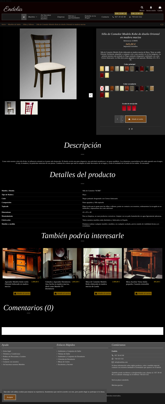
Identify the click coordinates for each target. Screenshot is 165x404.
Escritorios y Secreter (65, 364)
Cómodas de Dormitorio (66, 359)
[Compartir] (129, 129)
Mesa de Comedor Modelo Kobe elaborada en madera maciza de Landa (96, 284)
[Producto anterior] (161, 24)
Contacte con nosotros (11, 362)
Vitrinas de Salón (64, 354)
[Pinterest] (132, 129)
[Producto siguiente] (162, 24)
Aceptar (10, 397)
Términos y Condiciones (11, 354)
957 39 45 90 (119, 355)
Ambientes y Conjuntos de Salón (69, 351)
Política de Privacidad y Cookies (14, 356)
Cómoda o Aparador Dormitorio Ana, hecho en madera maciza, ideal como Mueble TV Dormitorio (57, 285)
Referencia (127, 41)
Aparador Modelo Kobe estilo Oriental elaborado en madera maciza (17, 284)
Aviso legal (7, 351)
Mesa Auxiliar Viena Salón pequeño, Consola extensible (137, 283)
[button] (32, 17)
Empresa (6, 359)
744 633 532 (119, 359)
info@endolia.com (121, 362)
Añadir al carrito (137, 119)
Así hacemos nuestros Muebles (14, 364)
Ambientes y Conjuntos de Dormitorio (71, 356)
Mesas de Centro (64, 362)
